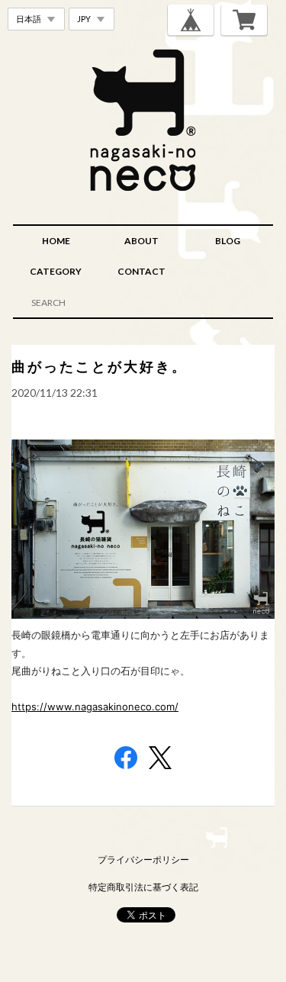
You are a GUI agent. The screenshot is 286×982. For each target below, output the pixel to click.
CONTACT (141, 271)
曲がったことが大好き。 (99, 366)
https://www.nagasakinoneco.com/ (94, 706)
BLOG (227, 240)
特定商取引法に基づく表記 (143, 887)
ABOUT (141, 240)
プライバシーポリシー (143, 859)
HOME (56, 240)
